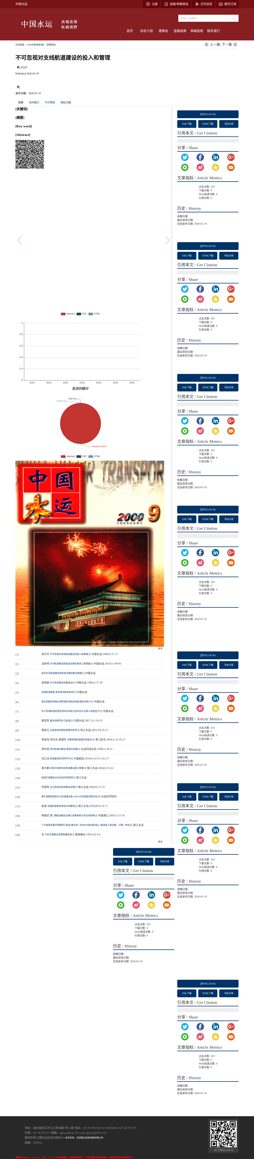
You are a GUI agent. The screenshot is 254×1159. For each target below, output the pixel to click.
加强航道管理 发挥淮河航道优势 (57, 692)
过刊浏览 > (20, 45)
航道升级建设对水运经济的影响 (57, 777)
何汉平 (24, 67)
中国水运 (21, 4)
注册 (155, 4)
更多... (161, 648)
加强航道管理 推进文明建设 (61, 806)
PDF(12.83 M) (209, 114)
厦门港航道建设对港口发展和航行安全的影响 (72, 815)
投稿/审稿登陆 (179, 4)
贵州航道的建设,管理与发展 (63, 749)
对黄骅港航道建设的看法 (79, 739)
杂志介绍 (146, 31)
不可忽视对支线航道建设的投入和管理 (69, 654)
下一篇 (227, 44)
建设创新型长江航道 (60, 720)
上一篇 (215, 44)
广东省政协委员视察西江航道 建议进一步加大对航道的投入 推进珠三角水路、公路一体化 (85, 825)
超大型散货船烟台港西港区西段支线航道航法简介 (66, 701)
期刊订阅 (230, 4)
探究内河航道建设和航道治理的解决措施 (61, 673)
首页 (130, 31)
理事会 (163, 31)
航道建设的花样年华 (60, 758)
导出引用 (228, 124)
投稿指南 (180, 31)
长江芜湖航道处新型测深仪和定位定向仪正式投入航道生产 (70, 711)
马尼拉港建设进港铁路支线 (58, 834)
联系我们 (213, 31)
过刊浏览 (206, 4)
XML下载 (187, 124)
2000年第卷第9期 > (36, 45)
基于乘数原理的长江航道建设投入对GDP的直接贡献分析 (69, 796)
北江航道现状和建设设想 (62, 787)
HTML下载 (207, 124)
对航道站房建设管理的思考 (63, 730)
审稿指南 (196, 31)
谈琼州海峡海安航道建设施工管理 (66, 768)
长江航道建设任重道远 (61, 682)
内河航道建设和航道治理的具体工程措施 (70, 663)
